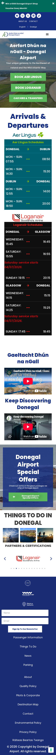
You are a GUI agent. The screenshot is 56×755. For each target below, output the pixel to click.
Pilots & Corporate (28, 695)
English (22, 27)
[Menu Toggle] (47, 34)
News (28, 656)
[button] (5, 535)
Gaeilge (33, 27)
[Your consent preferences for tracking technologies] (51, 750)
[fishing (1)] (11, 535)
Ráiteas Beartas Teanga (28, 740)
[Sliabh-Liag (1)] (28, 535)
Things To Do (28, 646)
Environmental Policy (28, 723)
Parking (28, 665)
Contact (33, 21)
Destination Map (28, 704)
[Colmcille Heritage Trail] (45, 535)
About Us (22, 21)
